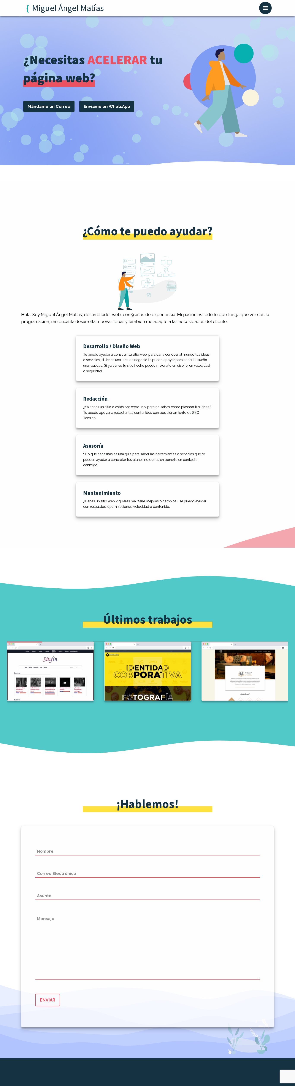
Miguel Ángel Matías (68, 8)
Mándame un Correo (49, 106)
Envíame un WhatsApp (107, 106)
